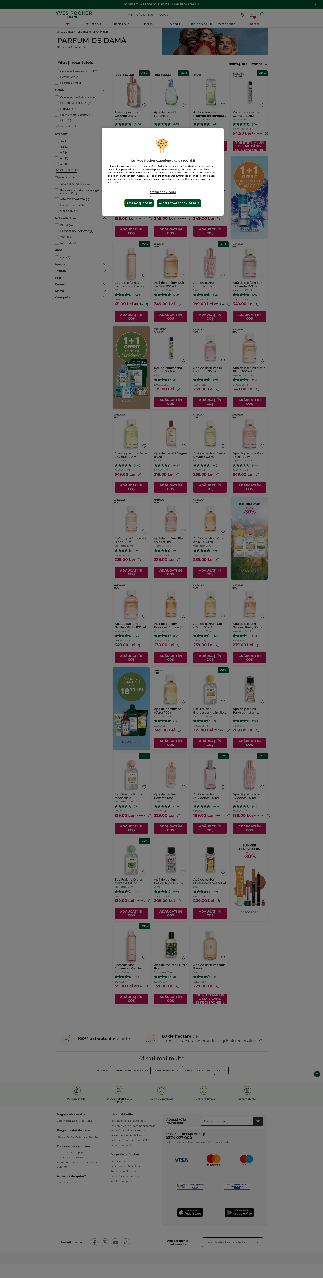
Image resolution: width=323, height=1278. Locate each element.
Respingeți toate (139, 203)
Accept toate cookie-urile (179, 203)
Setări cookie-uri (163, 192)
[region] (163, 172)
